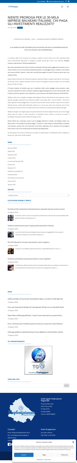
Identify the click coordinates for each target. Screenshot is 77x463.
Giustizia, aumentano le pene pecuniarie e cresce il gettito (29, 256)
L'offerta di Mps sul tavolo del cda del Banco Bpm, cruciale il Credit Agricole (35, 297)
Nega (44, 455)
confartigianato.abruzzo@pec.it (20, 435)
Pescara (10, 181)
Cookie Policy (39, 459)
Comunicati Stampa (14, 161)
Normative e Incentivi (15, 178)
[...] (35, 215)
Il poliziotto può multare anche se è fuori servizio (26, 272)
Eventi (10, 164)
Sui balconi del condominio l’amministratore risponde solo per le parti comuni (36, 206)
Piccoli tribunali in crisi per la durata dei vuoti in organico (28, 239)
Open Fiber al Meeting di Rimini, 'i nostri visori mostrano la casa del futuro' (35, 314)
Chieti (10, 158)
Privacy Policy (47, 459)
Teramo (20, 27)
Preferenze (64, 455)
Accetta (23, 455)
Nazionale (11, 174)
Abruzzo (10, 148)
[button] (73, 442)
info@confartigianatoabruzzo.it (21, 432)
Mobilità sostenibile (14, 171)
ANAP (10, 151)
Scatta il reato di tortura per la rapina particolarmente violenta (31, 223)
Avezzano (11, 155)
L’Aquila (10, 168)
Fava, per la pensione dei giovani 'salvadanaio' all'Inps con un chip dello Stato (36, 306)
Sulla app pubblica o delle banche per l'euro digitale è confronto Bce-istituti (35, 331)
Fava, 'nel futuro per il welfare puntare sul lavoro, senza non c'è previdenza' (35, 322)
